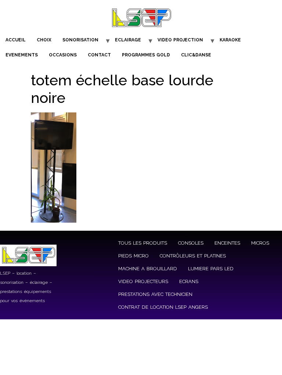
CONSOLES (190, 243)
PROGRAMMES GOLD (146, 54)
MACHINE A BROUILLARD (147, 268)
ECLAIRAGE (128, 39)
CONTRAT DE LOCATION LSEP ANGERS (163, 307)
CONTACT (99, 54)
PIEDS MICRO (133, 256)
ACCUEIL (16, 39)
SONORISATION (80, 39)
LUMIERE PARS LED (211, 268)
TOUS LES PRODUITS (142, 243)
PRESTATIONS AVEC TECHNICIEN (155, 294)
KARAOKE (230, 39)
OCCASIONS (63, 54)
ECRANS (188, 281)
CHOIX (44, 39)
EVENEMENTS (22, 54)
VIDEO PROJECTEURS (143, 281)
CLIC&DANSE (196, 54)
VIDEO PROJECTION (180, 39)
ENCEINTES (227, 243)
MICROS (260, 243)
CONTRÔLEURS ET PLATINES (193, 256)
